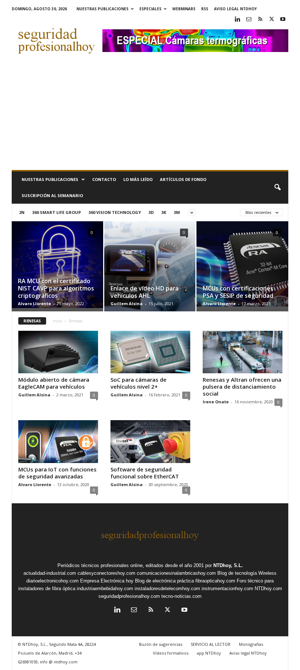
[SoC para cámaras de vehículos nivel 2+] (150, 352)
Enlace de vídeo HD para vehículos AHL (144, 292)
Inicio (57, 320)
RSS (204, 8)
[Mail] (248, 19)
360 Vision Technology (115, 212)
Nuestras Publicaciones (102, 8)
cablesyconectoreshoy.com (106, 573)
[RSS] (260, 19)
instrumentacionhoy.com (227, 588)
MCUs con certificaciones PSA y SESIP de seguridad (238, 292)
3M (177, 212)
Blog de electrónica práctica (164, 581)
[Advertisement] (150, 115)
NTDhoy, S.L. (228, 565)
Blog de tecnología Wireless (247, 573)
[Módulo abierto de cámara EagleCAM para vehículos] (58, 352)
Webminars (183, 8)
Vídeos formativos (170, 653)
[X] (271, 19)
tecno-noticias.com (181, 596)
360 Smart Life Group (56, 212)
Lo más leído (138, 179)
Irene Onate (216, 401)
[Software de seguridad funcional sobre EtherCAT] (150, 441)
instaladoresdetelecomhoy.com (167, 588)
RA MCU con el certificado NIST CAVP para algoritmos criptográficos (56, 288)
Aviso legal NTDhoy (235, 8)
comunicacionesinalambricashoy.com (176, 573)
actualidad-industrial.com (49, 573)
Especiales (150, 8)
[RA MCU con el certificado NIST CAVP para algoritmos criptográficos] (57, 264)
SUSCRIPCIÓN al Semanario (52, 195)
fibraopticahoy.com (215, 581)
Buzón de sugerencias (160, 644)
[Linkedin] (237, 19)
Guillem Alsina (126, 303)
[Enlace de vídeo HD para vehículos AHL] (149, 269)
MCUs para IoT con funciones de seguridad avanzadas (57, 473)
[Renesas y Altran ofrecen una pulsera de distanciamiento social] (242, 352)
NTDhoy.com (268, 588)
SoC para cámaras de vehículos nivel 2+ (138, 383)
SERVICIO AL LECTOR (210, 644)
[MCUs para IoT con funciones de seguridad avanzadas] (58, 441)
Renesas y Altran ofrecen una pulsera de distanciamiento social (242, 386)
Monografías (251, 644)
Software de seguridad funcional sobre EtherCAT (144, 473)
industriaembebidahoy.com (105, 588)
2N (22, 212)
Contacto (104, 179)
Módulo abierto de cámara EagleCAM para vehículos (53, 383)
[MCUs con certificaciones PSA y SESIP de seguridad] (242, 264)
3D (151, 212)
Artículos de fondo (183, 179)
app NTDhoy (209, 653)
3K (163, 212)
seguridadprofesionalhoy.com (129, 596)
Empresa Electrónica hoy (107, 581)
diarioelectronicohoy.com (52, 581)
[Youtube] (282, 19)
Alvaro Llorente (34, 303)
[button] (277, 187)
